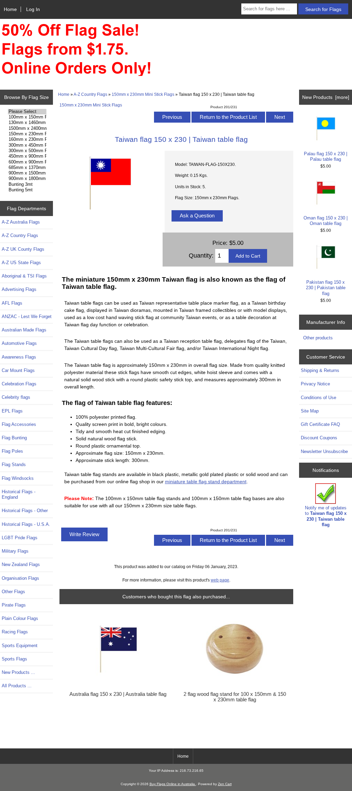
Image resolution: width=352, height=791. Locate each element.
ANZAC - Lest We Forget (27, 316)
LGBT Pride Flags (19, 537)
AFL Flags (12, 303)
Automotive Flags (19, 343)
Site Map (310, 411)
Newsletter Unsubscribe (324, 451)
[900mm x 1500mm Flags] (27, 173)
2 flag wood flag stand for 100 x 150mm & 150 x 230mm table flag (235, 696)
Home (10, 9)
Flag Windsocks (18, 478)
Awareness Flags (19, 357)
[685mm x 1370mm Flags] (27, 167)
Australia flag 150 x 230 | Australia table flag (117, 694)
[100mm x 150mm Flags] (27, 117)
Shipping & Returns (320, 370)
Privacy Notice (315, 383)
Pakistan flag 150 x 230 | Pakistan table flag (325, 288)
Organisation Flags (20, 578)
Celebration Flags (19, 383)
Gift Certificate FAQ (320, 424)
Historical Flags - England (18, 494)
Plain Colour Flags (20, 618)
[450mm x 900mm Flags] (27, 156)
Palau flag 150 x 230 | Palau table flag (325, 156)
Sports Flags (14, 659)
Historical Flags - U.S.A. (26, 524)
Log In (33, 9)
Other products (318, 337)
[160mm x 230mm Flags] (27, 139)
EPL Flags (12, 411)
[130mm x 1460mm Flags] (27, 122)
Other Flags (13, 591)
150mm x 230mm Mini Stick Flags (143, 94)
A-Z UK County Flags (23, 249)
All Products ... (17, 685)
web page (220, 580)
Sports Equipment (19, 645)
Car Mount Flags (18, 370)
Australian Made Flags (24, 329)
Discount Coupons (319, 437)
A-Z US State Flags (21, 262)
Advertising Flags (19, 289)
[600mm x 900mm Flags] (27, 162)
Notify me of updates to (325, 516)
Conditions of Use (318, 397)
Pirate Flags (14, 605)
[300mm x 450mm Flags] (27, 145)
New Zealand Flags (21, 564)
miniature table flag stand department (205, 481)
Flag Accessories (19, 424)
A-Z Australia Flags (21, 222)
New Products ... (18, 672)
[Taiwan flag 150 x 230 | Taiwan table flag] (109, 214)
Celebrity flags (16, 397)
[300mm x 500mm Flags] (27, 151)
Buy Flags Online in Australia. (173, 784)
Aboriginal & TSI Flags (24, 276)
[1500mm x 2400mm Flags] (27, 128)
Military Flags (15, 551)
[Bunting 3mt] (27, 184)
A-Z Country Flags (90, 94)
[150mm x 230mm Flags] (27, 134)
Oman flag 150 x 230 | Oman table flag (326, 220)
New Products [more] (325, 97)
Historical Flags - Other (25, 510)
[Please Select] (27, 111)
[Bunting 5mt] (27, 190)
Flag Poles (12, 451)
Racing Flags (15, 631)
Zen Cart (225, 784)
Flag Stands (14, 464)
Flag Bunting (14, 437)
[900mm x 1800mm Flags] (27, 178)
